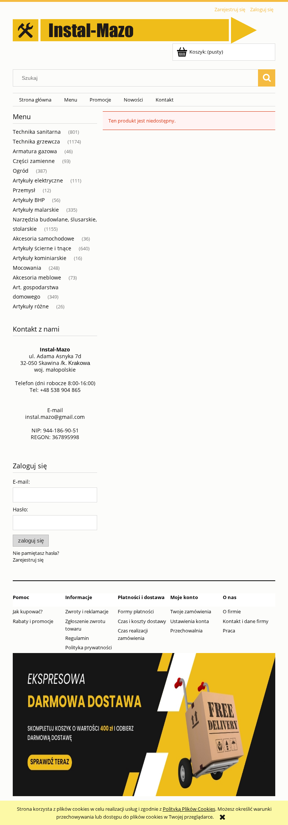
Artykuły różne (31, 306)
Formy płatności (136, 611)
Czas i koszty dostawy (142, 621)
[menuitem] (35, 99)
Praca (229, 630)
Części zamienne (34, 160)
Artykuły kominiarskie (39, 258)
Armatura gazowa (35, 151)
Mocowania (27, 267)
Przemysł (24, 190)
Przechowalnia (186, 630)
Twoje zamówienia (190, 611)
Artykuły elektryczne (38, 180)
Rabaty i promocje (33, 621)
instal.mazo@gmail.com (55, 416)
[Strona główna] (135, 29)
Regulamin (77, 638)
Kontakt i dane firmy (245, 621)
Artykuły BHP (29, 199)
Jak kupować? (28, 611)
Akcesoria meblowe (37, 277)
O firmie (232, 611)
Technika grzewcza (36, 141)
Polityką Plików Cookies (189, 809)
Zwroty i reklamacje (86, 611)
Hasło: (20, 509)
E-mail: (21, 481)
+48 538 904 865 (60, 389)
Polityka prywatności (88, 647)
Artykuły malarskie (36, 209)
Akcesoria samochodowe (43, 238)
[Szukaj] (266, 78)
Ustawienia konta (189, 621)
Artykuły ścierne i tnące (42, 248)
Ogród (20, 170)
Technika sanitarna (37, 131)
